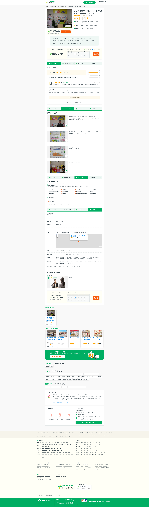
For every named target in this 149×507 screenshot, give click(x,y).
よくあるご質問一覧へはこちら (88, 422)
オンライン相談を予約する (57, 356)
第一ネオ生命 (65, 191)
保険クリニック (39, 464)
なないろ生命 (78, 191)
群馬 (48, 446)
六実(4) (51, 366)
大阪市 (45, 452)
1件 (51, 324)
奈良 (66, 452)
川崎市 (52, 444)
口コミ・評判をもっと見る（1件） (74, 102)
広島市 (57, 454)
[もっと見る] (59, 27)
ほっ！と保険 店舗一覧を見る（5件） (61, 402)
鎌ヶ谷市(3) (54, 379)
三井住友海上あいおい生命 (81, 193)
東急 (80, 469)
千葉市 (62, 444)
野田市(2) (63, 376)
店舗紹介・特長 (67, 63)
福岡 (43, 456)
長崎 (55, 456)
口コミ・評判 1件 (88, 15)
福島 (67, 442)
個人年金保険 (101, 464)
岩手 (52, 442)
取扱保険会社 (80, 63)
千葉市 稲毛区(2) (65, 373)
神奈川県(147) (82, 386)
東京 (43, 444)
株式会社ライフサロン (69, 502)
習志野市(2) (78, 376)
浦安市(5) (64, 379)
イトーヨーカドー (78, 464)
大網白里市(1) (85, 379)
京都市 (60, 452)
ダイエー (84, 469)
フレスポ (82, 466)
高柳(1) (47, 366)
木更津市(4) (53, 376)
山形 (64, 442)
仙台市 (58, 442)
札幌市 (46, 442)
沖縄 (43, 457)
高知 (72, 454)
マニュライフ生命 (59, 467)
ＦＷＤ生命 (78, 189)
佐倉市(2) (73, 376)
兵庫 (51, 452)
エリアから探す (40, 440)
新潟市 (48, 448)
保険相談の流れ (47, 476)
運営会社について (42, 495)
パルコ (83, 467)
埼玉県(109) (64, 386)
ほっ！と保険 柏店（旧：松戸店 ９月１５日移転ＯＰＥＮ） (78, 236)
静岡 (52, 450)
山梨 (43, 448)
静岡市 (55, 450)
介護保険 (96, 466)
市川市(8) (91, 373)
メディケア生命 (93, 193)
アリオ (87, 464)
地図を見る (92, 22)
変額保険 (107, 467)
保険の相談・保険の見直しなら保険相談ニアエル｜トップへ (93, 429)
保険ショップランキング (41, 479)
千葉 (59, 444)
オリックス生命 (93, 189)
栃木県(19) (53, 386)
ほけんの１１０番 (45, 466)
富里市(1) (80, 379)
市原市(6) (88, 376)
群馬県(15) (59, 386)
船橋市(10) (96, 373)
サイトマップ (58, 495)
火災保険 (100, 466)
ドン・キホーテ (78, 467)
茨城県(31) (48, 386)
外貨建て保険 (97, 467)
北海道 (43, 442)
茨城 (43, 446)
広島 (54, 454)
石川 (57, 448)
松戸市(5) (58, 376)
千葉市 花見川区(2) (57, 373)
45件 (87, 344)
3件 (98, 344)
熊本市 (61, 456)
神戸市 (54, 452)
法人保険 (96, 469)
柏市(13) (83, 376)
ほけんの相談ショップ (40, 469)
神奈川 (46, 444)
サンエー (77, 469)
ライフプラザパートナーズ (41, 467)
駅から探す (78, 440)
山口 (60, 454)
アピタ (84, 464)
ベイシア (86, 466)
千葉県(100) (70, 386)
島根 (46, 454)
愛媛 (69, 454)
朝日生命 (64, 189)
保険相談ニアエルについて (50, 495)
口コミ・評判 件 (74, 238)
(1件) (99, 72)
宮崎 (67, 456)
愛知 (43, 450)
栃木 (46, 446)
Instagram (64, 476)
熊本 (58, 456)
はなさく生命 (51, 193)
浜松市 (58, 450)
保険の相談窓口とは (40, 476)
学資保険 (106, 464)
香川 (66, 454)
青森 (49, 442)
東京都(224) (76, 386)
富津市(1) (59, 379)
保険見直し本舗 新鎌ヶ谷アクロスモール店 (51, 339)
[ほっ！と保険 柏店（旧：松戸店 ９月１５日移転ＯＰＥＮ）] (57, 121)
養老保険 (96, 464)
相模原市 (55, 444)
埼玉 (65, 444)
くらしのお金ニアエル (60, 503)
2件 (75, 344)
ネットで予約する (65, 31)
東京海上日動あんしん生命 (67, 466)
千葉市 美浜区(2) (79, 373)
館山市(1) (47, 376)
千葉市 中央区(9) (49, 373)
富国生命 (64, 193)
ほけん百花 (39, 466)
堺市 (48, 452)
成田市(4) (68, 376)
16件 (52, 346)
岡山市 (51, 454)
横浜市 (49, 444)
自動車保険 (105, 466)
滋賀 (63, 452)
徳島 (63, 454)
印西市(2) (75, 379)
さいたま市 (68, 444)
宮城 (55, 442)
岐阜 (49, 450)
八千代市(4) (99, 376)
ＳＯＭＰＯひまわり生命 (53, 191)
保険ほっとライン (46, 464)
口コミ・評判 (53, 108)
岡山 (48, 454)
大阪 (43, 452)
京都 (57, 452)
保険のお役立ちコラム (40, 477)
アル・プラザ (88, 467)
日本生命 (91, 191)
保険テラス (49, 467)
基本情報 (93, 63)
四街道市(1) (69, 379)
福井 (60, 448)
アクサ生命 (51, 189)
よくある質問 (48, 479)
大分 (64, 456)
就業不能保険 (103, 467)
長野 (51, 448)
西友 (87, 469)
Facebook (58, 476)
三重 (61, 450)
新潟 (46, 448)
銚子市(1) (86, 373)
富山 (54, 448)
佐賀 (52, 456)
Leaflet (101, 246)
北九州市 (45, 456)
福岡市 (49, 456)
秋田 (61, 442)
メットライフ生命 (59, 466)
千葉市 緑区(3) (72, 373)
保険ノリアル (59, 502)
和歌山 (69, 452)
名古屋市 (45, 450)
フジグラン (77, 466)
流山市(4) (93, 376)
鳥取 (43, 454)
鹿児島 (70, 456)
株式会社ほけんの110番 (70, 503)
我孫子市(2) (48, 379)
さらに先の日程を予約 (96, 54)
